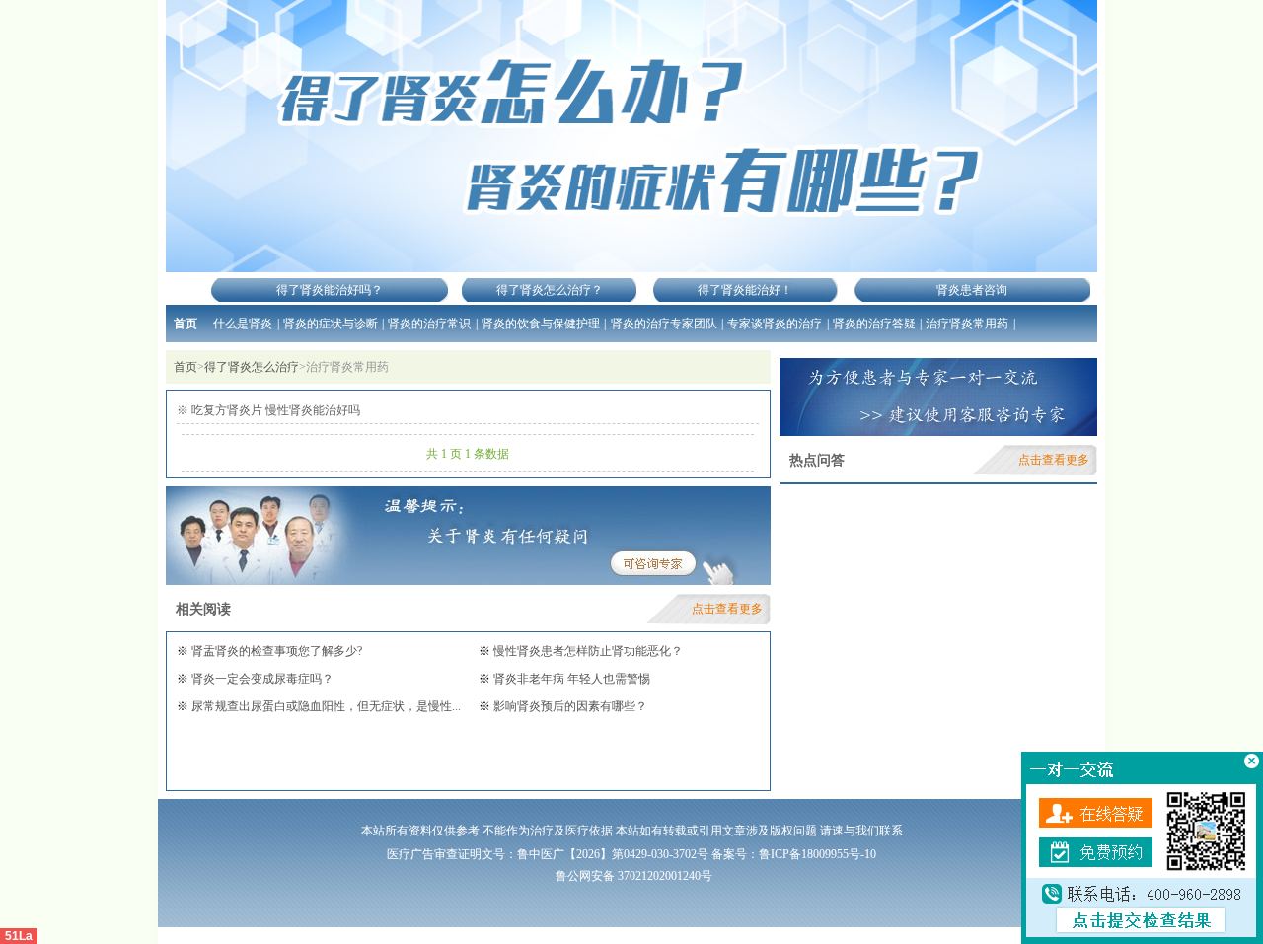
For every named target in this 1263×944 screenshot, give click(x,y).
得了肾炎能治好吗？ (329, 290)
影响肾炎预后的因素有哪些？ (568, 706)
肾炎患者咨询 (971, 290)
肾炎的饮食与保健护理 (541, 323)
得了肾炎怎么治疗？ (549, 290)
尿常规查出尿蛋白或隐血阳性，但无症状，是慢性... (324, 706)
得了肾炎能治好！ (745, 290)
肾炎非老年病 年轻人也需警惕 (570, 679)
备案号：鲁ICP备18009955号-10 (793, 854)
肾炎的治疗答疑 (874, 323)
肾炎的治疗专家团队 (664, 323)
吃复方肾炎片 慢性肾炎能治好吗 (274, 410)
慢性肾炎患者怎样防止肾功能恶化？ (586, 651)
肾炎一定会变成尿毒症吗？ (261, 679)
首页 (185, 323)
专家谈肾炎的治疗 (774, 323)
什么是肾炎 (242, 323)
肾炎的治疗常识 (429, 323)
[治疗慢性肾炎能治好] (631, 136)
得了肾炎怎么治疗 (251, 367)
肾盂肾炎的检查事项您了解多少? (275, 651)
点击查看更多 (727, 609)
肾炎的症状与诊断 (330, 323)
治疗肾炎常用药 (967, 323)
